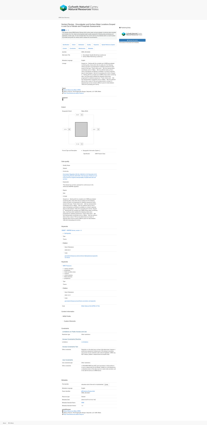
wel (66, 30)
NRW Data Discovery (64, 17)
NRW (82, 402)
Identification (66, 44)
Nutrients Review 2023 (89, 391)
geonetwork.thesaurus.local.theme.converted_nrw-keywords (80, 301)
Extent (73, 44)
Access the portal (133, 40)
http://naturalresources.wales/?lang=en (74, 93)
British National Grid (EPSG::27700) (90, 306)
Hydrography (67, 233)
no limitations (84, 342)
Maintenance (82, 48)
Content (65, 48)
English (63, 30)
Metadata (90, 48)
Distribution (81, 44)
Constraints (73, 48)
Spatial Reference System (108, 44)
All (68, 30)
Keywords (96, 44)
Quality (89, 44)
